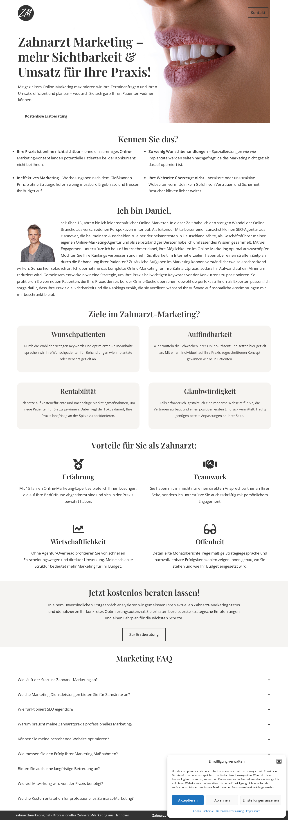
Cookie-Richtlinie (203, 811)
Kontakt (258, 12)
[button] (279, 761)
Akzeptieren (188, 800)
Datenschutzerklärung (230, 811)
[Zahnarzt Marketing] (26, 13)
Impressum (253, 811)
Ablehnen (222, 800)
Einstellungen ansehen (261, 800)
